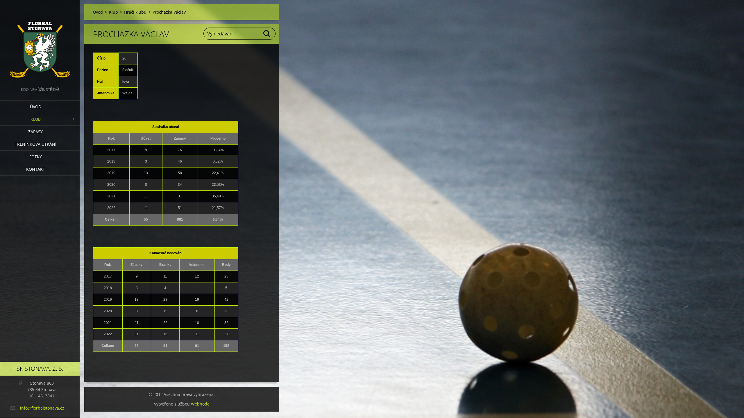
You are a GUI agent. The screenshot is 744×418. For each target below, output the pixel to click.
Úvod (35, 106)
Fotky (35, 156)
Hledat (267, 33)
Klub (36, 119)
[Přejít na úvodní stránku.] (40, 43)
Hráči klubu (135, 12)
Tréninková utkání (35, 144)
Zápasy (35, 131)
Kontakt (35, 169)
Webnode (200, 404)
